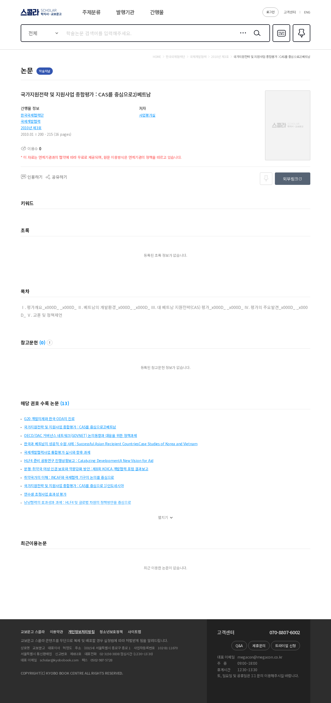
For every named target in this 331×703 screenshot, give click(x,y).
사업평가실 (147, 115)
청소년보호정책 (111, 631)
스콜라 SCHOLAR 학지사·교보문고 (41, 15)
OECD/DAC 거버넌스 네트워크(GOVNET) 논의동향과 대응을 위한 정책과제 (80, 435)
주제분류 (91, 12)
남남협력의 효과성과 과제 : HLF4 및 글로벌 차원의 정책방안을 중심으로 (77, 502)
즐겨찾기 (301, 41)
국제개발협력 (30, 121)
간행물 (157, 12)
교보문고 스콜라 (33, 631)
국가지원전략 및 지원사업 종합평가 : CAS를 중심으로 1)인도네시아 (74, 485)
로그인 (270, 12)
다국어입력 (281, 41)
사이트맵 (134, 631)
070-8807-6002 (284, 632)
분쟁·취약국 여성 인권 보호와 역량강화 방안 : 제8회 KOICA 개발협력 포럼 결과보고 (86, 468)
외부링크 (290, 179)
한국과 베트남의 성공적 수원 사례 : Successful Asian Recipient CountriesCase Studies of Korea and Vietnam (111, 443)
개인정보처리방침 (81, 631)
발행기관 (125, 12)
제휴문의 (259, 645)
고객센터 (290, 12)
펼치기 (163, 517)
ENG (307, 12)
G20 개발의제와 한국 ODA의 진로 (49, 418)
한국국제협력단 (32, 115)
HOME (157, 56)
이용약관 (56, 631)
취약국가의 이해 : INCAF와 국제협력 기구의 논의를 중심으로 (69, 477)
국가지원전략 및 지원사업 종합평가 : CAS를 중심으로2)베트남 (70, 426)
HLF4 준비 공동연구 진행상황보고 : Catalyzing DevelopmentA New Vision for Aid (88, 460)
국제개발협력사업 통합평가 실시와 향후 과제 (57, 452)
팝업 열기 (49, 342)
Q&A (239, 645)
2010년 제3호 (31, 127)
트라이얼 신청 (285, 645)
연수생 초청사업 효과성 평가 (45, 494)
